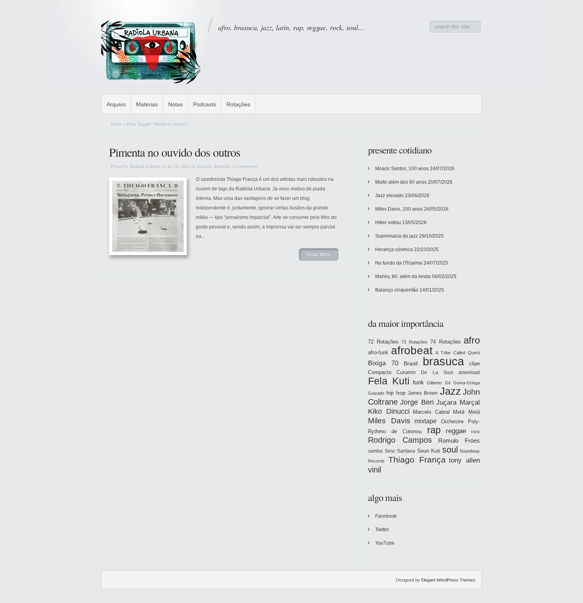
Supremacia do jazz (396, 236)
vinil (374, 469)
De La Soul (437, 372)
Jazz (450, 391)
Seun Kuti (429, 451)
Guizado (376, 393)
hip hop (396, 393)
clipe (474, 364)
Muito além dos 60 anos (401, 182)
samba (375, 451)
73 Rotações (414, 342)
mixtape (425, 420)
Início (116, 124)
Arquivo (116, 104)
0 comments (246, 166)
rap (434, 430)
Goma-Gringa (466, 382)
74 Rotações (445, 342)
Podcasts (204, 104)
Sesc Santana (400, 451)
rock (475, 431)
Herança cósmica (394, 249)
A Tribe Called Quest (457, 352)
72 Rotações (383, 342)
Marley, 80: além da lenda (403, 276)
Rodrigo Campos (400, 440)
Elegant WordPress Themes (448, 580)
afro (472, 340)
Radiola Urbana (145, 166)
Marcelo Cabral (431, 412)
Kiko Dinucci (389, 411)
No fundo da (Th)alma (398, 263)
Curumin (406, 372)
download (469, 372)
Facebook (386, 516)
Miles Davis (389, 421)
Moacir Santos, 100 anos (402, 168)
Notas (175, 104)
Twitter (382, 529)
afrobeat (412, 350)
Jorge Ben (417, 402)
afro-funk (378, 352)
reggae (456, 431)
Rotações (238, 104)
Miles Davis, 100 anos (399, 209)
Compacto (379, 372)
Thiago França (417, 459)
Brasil (411, 363)
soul (450, 450)
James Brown (423, 393)
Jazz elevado (389, 195)
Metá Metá (466, 412)
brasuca (443, 361)
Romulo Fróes (459, 441)
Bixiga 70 (383, 363)
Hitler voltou (388, 222)
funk (418, 382)
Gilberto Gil (438, 382)
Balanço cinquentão (396, 290)
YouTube (385, 543)
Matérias (147, 104)
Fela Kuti (389, 381)
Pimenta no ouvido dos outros (174, 152)
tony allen (464, 460)
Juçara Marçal (458, 402)
